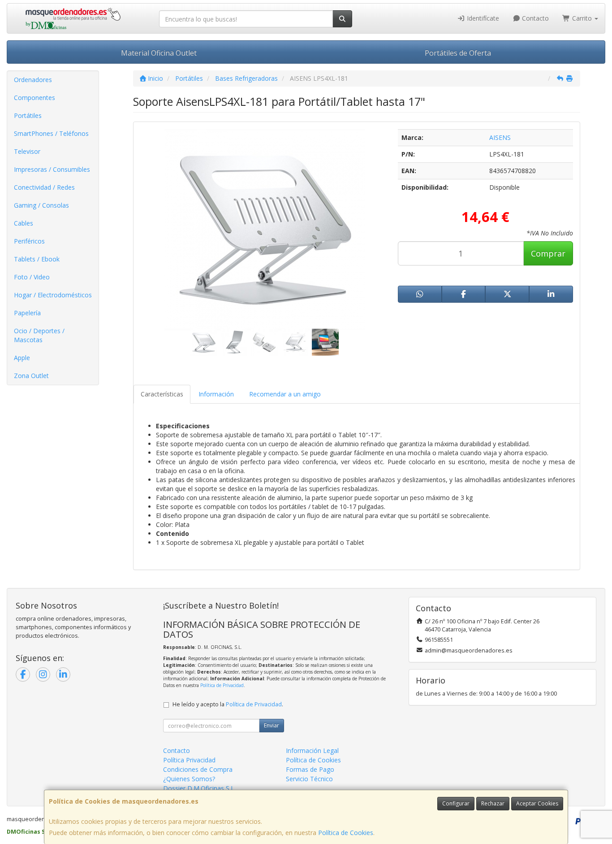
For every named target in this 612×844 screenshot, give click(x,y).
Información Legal (312, 750)
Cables (23, 223)
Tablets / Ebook (37, 259)
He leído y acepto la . (227, 704)
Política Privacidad (189, 760)
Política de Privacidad (222, 685)
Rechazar (492, 803)
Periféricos (29, 241)
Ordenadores (33, 79)
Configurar (456, 803)
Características (162, 394)
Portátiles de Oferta (458, 53)
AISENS (500, 137)
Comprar (548, 253)
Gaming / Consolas (41, 205)
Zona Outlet (31, 375)
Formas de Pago (310, 769)
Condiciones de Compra (198, 769)
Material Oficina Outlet (159, 53)
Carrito (582, 18)
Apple (22, 357)
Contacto (534, 18)
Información (216, 394)
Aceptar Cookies (537, 803)
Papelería (27, 313)
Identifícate (482, 18)
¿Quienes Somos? (189, 778)
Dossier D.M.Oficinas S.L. (199, 788)
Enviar (271, 725)
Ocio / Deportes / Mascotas (39, 335)
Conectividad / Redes (44, 187)
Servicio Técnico (309, 778)
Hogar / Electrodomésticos (53, 295)
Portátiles (28, 115)
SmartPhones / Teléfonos (51, 133)
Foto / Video (32, 277)
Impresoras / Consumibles (52, 169)
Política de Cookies (345, 832)
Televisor (27, 151)
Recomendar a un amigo (285, 394)
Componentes (34, 97)
